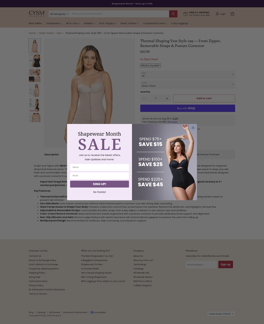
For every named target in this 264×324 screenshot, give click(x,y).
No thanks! (99, 192)
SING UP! (99, 184)
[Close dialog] (193, 128)
